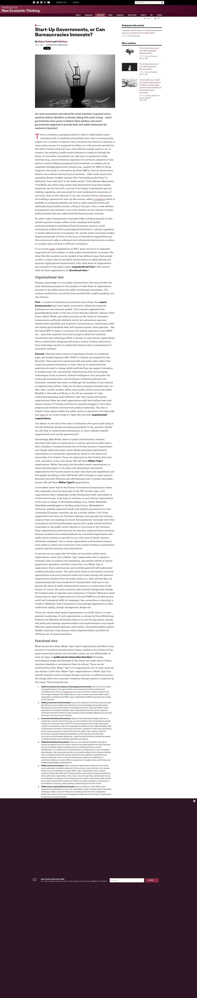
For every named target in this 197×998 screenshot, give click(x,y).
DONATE (76, 2)
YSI (151, 15)
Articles (100, 15)
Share (148, 18)
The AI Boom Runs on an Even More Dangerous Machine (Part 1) (149, 66)
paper (52, 249)
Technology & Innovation (57, 45)
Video (110, 15)
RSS (158, 18)
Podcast (120, 15)
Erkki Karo (62, 42)
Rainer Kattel (45, 42)
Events (143, 15)
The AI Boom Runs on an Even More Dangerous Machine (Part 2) (149, 50)
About (78, 15)
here (42, 415)
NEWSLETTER (61, 2)
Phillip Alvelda (152, 95)
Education (132, 15)
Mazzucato (68, 692)
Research (89, 15)
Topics (159, 15)
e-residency (99, 199)
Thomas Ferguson (145, 97)
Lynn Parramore (152, 56)
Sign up (151, 880)
